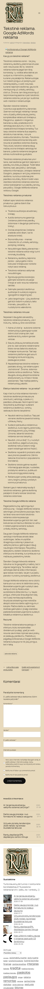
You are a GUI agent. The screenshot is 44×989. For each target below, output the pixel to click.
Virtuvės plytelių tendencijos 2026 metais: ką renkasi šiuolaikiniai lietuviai (16, 825)
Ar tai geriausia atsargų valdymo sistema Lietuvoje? (16, 806)
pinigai (20, 977)
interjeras (33, 964)
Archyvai (7, 950)
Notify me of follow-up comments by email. (20, 770)
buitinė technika (31, 960)
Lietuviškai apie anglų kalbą (11, 668)
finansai (7, 964)
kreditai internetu (28, 969)
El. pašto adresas (9, 740)
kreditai (15, 968)
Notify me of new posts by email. (17, 775)
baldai (5, 961)
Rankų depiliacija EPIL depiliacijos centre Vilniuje (15, 836)
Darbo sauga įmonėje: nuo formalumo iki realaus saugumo (17, 815)
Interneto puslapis (9, 750)
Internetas (26, 43)
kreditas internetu (9, 973)
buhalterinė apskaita (16, 961)
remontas (9, 981)
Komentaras (8, 703)
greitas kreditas (19, 964)
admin (12, 43)
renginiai (20, 981)
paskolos (23, 972)
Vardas (6, 730)
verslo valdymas (18, 985)
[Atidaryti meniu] (39, 13)
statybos (7, 984)
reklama (27, 977)
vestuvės (29, 984)
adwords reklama (11, 654)
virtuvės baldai (8, 988)
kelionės (6, 969)
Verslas (33, 43)
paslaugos (10, 977)
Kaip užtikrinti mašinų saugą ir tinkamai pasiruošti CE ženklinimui (27, 938)
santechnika (29, 981)
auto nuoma (33, 957)
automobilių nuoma (18, 957)
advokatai (5, 958)
